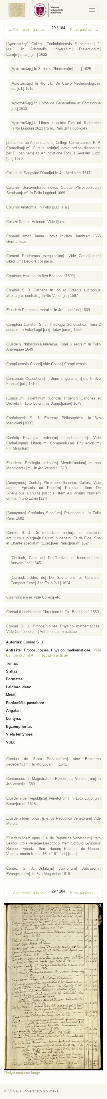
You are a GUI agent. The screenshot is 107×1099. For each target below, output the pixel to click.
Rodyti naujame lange (22, 1073)
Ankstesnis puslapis (28, 29)
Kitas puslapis (84, 29)
